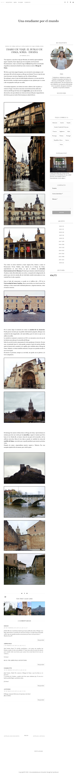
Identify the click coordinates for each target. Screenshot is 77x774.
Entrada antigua (39, 736)
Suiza (61, 144)
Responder (41, 640)
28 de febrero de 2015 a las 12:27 (16, 628)
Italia (68, 131)
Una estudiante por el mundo (37, 772)
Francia (55, 131)
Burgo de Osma (10, 46)
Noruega (54, 136)
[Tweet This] (21, 593)
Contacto (27, 2)
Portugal (68, 136)
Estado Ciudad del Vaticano (61, 127)
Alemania (54, 123)
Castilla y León (20, 46)
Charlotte (8, 668)
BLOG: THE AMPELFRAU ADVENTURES (15, 660)
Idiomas (20, 2)
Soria (41, 46)
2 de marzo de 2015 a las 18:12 (15, 645)
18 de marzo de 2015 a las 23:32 (15, 670)
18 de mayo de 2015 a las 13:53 (15, 691)
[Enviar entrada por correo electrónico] (24, 596)
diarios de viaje (30, 46)
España (37, 46)
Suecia (67, 140)
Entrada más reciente (11, 736)
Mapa (15, 2)
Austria (62, 123)
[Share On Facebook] (24, 593)
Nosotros (9, 2)
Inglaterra (62, 131)
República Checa (58, 140)
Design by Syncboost (53, 772)
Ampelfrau (8, 644)
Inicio (2, 2)
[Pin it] (27, 593)
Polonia (61, 136)
